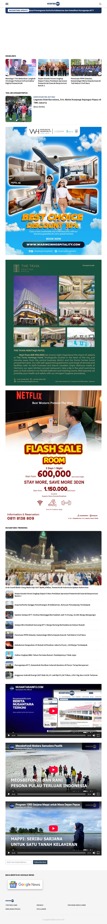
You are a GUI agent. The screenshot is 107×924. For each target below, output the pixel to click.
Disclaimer (41, 909)
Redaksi (40, 905)
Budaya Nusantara (40, 97)
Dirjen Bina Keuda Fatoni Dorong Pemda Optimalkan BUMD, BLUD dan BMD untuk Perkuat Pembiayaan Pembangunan (85, 82)
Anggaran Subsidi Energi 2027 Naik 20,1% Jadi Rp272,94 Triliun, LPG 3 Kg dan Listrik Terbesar (56, 675)
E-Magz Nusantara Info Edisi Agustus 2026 (64, 10)
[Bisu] (94, 735)
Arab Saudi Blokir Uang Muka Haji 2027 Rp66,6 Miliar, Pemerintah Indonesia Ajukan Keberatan (46, 587)
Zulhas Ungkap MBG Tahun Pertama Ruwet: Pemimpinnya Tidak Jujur (45, 655)
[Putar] (9, 735)
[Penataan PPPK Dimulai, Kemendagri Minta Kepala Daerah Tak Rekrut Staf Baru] (53, 67)
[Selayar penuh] (98, 735)
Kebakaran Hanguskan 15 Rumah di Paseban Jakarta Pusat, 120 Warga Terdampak (51, 645)
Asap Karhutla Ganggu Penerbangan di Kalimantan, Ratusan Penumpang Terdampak (52, 605)
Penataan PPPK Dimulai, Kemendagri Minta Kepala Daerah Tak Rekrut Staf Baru (53, 80)
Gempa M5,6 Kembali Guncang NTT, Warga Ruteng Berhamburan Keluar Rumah (50, 625)
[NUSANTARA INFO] (53, 3)
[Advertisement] (53, 33)
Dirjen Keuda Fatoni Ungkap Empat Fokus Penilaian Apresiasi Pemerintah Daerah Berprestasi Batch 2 (19, 82)
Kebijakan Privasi (12, 909)
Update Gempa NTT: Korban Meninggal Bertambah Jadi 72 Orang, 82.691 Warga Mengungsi (55, 615)
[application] (53, 711)
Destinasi (51, 97)
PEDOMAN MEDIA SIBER (77, 905)
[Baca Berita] (39, 106)
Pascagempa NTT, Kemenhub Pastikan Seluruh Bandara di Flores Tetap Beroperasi (51, 665)
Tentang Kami (11, 905)
